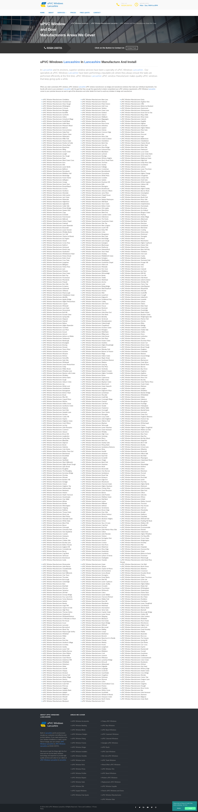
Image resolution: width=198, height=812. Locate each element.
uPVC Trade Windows (109, 760)
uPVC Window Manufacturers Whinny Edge (135, 668)
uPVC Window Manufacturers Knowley (133, 542)
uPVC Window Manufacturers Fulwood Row (96, 149)
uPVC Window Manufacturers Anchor (94, 282)
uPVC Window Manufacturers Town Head (95, 251)
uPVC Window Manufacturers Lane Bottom (135, 605)
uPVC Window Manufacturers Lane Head (56, 308)
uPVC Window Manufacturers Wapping (94, 616)
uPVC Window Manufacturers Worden (133, 675)
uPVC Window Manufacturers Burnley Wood (135, 438)
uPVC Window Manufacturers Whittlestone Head (58, 254)
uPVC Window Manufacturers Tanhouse (55, 555)
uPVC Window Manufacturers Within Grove (96, 690)
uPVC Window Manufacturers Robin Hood (56, 258)
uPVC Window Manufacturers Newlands (56, 490)
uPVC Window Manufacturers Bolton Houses (57, 545)
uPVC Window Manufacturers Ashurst (55, 334)
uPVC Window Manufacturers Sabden (94, 180)
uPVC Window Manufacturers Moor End (134, 377)
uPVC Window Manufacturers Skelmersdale (57, 488)
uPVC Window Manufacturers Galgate (55, 458)
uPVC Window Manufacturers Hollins (133, 332)
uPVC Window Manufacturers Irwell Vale (95, 397)
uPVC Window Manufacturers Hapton (55, 419)
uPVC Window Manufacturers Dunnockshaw (57, 130)
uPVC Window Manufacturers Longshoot (95, 647)
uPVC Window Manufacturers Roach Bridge (96, 623)
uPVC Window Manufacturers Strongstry (95, 575)
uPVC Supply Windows (79, 791)
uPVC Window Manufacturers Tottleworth (56, 338)
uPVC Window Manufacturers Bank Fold (95, 462)
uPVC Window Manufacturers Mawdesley (134, 510)
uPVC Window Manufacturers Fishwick (55, 271)
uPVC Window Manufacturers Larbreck (94, 154)
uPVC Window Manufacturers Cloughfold (134, 175)
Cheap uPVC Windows (109, 721)
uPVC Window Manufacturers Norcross (134, 636)
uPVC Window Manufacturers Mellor (54, 636)
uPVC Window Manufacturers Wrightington (135, 540)
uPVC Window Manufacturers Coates (133, 256)
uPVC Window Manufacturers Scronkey (55, 645)
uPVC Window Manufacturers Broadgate (56, 343)
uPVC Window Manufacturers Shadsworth (56, 614)
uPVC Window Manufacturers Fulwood (94, 102)
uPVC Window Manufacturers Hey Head (134, 666)
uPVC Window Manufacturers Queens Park (56, 210)
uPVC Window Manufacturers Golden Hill (134, 614)
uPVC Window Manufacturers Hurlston (55, 351)
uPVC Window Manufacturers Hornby (133, 321)
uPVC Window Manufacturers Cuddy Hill (56, 416)
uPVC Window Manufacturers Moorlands (56, 280)
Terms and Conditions (84, 807)
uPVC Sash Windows (108, 751)
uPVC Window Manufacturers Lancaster (55, 625)
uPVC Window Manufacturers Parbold (133, 529)
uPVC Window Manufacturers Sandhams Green (58, 406)
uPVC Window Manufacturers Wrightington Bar (136, 317)
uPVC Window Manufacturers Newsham (134, 471)
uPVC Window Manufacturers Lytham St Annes (97, 555)
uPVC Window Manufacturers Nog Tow (133, 436)
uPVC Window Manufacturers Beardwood (56, 453)
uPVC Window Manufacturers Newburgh (56, 340)
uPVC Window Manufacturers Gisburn (94, 115)
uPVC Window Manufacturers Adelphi (55, 692)
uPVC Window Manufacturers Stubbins (94, 343)
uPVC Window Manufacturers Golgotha (134, 684)
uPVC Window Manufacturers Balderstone (134, 139)
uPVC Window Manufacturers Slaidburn (134, 514)
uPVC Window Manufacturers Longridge (95, 668)
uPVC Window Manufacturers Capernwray (95, 377)
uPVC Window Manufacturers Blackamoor (134, 360)
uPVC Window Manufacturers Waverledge (134, 464)
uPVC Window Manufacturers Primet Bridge (57, 208)
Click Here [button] (185, 805)
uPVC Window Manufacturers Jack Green (56, 197)
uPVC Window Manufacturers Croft (93, 653)
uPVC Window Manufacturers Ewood (55, 332)
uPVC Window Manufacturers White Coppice (135, 182)
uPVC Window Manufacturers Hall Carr (133, 508)
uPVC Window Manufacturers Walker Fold (95, 599)
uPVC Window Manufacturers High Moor (56, 610)
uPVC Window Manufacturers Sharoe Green (57, 141)
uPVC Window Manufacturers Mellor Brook (57, 369)
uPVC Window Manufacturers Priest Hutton (96, 104)
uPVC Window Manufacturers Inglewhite (56, 204)
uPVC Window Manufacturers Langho (133, 388)
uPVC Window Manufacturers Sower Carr (134, 343)
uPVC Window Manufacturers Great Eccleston (97, 139)
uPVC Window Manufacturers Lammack (134, 412)
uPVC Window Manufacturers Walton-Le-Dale (136, 430)
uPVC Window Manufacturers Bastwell (133, 610)
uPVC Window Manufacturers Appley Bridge (57, 299)
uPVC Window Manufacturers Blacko (94, 121)
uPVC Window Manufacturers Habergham (134, 406)
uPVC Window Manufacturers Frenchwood (56, 217)
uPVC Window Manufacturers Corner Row (56, 243)
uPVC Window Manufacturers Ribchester (134, 228)
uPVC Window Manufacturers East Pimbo (134, 642)
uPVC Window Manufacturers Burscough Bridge (136, 612)
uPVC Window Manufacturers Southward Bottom (98, 360)
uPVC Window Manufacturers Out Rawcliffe (135, 536)
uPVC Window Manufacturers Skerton (55, 679)
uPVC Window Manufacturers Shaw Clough (57, 104)
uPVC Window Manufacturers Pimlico (133, 575)
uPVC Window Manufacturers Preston (94, 686)
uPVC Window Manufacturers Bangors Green (135, 212)
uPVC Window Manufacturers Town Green (95, 204)
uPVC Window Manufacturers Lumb (93, 284)
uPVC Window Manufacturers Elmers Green (135, 345)
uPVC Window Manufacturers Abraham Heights (97, 519)
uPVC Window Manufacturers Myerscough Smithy (59, 631)
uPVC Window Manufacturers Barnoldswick (96, 171)
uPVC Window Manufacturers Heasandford (96, 249)
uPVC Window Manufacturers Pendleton (134, 599)
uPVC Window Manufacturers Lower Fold (56, 649)
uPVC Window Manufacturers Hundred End (57, 102)
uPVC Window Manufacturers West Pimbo (56, 516)
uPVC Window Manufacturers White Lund (56, 386)
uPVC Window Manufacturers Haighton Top (57, 486)
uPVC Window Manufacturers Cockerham (95, 169)
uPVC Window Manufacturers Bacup (54, 551)
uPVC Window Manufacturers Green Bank (134, 699)
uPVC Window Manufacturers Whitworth (95, 590)
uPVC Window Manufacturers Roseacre (94, 477)
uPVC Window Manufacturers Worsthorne (134, 623)
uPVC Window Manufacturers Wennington (56, 506)
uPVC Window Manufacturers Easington (95, 243)
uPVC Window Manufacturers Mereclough (134, 558)
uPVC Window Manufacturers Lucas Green (135, 152)
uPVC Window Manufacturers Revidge (94, 156)
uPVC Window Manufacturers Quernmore (134, 108)
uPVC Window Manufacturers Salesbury (134, 399)
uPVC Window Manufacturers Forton (94, 521)
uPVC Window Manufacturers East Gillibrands (57, 573)
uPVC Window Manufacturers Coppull (55, 304)
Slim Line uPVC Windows (110, 756)
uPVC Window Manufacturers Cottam (133, 425)
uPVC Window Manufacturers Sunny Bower (96, 573)
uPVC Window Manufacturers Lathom (133, 167)
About (51, 12)
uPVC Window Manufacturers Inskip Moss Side (136, 162)
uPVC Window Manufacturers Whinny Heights (97, 158)
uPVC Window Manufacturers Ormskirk (94, 586)
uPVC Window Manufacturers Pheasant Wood (57, 125)
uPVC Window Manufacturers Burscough (56, 579)
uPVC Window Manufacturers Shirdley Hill (134, 282)
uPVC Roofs (106, 747)
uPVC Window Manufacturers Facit (93, 701)
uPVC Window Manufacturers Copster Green (96, 612)
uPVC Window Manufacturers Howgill (133, 686)
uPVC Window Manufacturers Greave (55, 484)
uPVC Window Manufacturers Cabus (93, 592)
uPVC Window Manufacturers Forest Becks (96, 577)
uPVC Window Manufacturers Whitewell (56, 362)
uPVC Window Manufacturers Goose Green (57, 152)
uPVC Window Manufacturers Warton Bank (135, 608)
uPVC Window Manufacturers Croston (94, 542)
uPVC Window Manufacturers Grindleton (56, 99)
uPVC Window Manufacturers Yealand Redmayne (97, 199)
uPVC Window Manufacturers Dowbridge (134, 310)
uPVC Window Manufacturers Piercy (93, 438)
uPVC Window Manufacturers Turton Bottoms (57, 599)
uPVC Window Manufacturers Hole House (95, 336)
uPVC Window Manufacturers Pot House (56, 621)
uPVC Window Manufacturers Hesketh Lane (57, 412)
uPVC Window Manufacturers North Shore (135, 566)
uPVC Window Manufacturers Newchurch (95, 384)
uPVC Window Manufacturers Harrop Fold (56, 675)
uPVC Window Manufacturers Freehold (55, 223)
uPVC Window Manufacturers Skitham (94, 506)
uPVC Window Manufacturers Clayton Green (57, 134)
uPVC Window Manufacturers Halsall (94, 197)
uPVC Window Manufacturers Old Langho (95, 208)
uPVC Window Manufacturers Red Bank (134, 221)
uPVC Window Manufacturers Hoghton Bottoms (136, 416)
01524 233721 (126, 5)
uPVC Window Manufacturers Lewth (133, 479)
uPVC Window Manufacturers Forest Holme (57, 178)
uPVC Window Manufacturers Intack (133, 462)
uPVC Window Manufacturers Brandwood (56, 558)
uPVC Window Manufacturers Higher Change (135, 173)
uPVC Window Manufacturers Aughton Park (135, 102)
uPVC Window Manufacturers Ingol (132, 136)
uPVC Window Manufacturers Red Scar (94, 440)
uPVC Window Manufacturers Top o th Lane (96, 523)
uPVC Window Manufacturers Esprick (133, 647)
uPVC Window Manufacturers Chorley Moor (96, 488)
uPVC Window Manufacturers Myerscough (56, 293)
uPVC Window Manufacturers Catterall (133, 269)
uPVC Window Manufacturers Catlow (133, 338)
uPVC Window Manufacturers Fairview (55, 414)
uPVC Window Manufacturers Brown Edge (95, 510)
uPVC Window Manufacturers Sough (54, 380)
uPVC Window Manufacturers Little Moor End (96, 312)
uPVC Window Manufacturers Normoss (94, 516)
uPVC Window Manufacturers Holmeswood (135, 110)
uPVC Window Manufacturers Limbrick (94, 655)
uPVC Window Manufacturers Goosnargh (134, 308)
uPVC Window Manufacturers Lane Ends (134, 627)
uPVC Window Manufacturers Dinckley (55, 475)
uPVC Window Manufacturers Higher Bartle (135, 484)
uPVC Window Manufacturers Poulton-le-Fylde (58, 143)
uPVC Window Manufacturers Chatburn (134, 195)
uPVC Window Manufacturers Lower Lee (134, 579)
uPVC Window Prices (78, 769)
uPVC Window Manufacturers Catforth (133, 119)
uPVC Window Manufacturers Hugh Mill (56, 605)
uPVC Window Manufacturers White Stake (56, 521)
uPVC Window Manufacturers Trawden (94, 560)
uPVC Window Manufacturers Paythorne (95, 247)
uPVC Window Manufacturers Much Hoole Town (97, 160)
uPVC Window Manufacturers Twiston (94, 536)
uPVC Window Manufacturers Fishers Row (56, 267)
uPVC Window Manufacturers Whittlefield (134, 395)
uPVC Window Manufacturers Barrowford (56, 627)
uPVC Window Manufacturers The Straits (95, 219)
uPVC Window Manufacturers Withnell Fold (135, 519)
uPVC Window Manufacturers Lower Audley (96, 584)
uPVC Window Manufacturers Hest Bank (95, 314)
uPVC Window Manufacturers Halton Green (96, 356)
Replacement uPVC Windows (111, 782)
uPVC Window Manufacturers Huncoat (133, 134)
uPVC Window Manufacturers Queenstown (135, 590)
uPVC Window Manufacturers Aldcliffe (55, 297)
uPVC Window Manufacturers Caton (93, 681)
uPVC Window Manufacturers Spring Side (56, 438)
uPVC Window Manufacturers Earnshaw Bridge (58, 473)
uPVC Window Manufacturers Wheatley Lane (57, 371)
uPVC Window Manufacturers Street (133, 551)
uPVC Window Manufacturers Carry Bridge (135, 673)
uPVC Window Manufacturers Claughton (95, 675)
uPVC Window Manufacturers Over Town (56, 575)
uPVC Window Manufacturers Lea (53, 384)
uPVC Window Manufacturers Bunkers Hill (56, 479)
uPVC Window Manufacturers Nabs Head (134, 145)
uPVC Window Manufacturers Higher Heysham (97, 486)
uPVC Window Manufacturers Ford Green (95, 621)
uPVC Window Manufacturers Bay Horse (134, 369)
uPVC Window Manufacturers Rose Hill (94, 601)
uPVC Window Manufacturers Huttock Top (135, 419)
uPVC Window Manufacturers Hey (93, 134)
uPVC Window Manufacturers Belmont (55, 128)
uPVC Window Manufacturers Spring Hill (134, 640)
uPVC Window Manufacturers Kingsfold (134, 440)
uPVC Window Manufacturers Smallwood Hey (97, 299)
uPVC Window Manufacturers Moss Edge (95, 549)
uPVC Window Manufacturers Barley (93, 275)
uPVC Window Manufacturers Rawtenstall (134, 649)
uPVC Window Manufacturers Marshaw (134, 223)
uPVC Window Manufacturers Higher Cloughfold (136, 427)
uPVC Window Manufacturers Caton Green (135, 660)
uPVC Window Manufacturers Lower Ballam (96, 595)
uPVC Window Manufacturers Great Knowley (135, 629)
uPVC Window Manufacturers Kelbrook (55, 219)
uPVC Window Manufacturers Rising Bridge (96, 286)
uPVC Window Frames (79, 743)
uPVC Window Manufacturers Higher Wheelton (136, 534)
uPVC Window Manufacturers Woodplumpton (97, 321)
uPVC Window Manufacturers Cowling (133, 230)
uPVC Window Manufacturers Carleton (133, 327)
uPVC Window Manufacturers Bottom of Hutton (97, 351)
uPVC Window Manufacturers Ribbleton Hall (57, 173)
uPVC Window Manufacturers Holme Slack (135, 592)
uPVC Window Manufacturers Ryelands (55, 408)
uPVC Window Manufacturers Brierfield (55, 586)
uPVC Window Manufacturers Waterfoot (95, 547)
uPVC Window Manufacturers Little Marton (57, 566)
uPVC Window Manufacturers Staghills (133, 121)
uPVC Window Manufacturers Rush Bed (134, 477)
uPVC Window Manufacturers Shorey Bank (56, 145)
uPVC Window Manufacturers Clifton (133, 492)
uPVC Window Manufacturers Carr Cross (134, 645)
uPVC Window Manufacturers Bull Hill (55, 312)
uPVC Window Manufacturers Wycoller (94, 395)
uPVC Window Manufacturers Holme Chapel (57, 221)
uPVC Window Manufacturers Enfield (133, 499)
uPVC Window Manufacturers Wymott (94, 679)
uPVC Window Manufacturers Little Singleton (96, 419)
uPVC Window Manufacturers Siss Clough (56, 156)
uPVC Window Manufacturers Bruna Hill (56, 434)
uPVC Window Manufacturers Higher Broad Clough (59, 464)
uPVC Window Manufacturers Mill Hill (133, 273)
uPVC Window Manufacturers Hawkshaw (95, 551)
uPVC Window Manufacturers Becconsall (95, 627)
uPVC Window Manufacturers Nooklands (134, 662)
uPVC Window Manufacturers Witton (133, 497)
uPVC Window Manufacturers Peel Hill (94, 579)
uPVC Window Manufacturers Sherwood (134, 375)
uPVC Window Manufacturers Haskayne (56, 536)
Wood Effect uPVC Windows (111, 764)
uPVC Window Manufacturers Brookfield (56, 456)
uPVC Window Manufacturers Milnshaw (95, 658)
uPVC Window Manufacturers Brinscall (94, 662)
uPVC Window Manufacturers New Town (134, 434)
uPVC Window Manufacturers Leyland (94, 128)
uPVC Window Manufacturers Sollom (94, 532)
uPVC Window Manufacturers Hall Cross (95, 106)
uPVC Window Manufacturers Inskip (54, 367)
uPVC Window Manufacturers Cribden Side (56, 540)
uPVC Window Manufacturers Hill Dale (133, 291)
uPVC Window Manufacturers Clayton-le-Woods (58, 236)
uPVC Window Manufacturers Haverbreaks (56, 497)
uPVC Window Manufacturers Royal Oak (95, 475)
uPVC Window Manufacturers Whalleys (55, 375)
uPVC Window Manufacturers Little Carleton (135, 616)
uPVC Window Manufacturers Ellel (54, 165)
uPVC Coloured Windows (110, 738)
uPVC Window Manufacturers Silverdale (55, 193)
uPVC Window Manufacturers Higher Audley (135, 188)
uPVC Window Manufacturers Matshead (95, 605)
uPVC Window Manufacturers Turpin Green (135, 384)
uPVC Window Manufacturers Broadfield (134, 525)
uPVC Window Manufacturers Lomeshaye (95, 393)
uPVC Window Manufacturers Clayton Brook (135, 143)
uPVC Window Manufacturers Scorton (55, 188)
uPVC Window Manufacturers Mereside (94, 267)
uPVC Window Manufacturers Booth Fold (134, 197)
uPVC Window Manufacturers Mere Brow (95, 210)
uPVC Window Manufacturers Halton (133, 304)
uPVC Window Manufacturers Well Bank (95, 201)
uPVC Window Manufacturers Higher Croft (135, 625)
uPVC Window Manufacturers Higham (133, 123)
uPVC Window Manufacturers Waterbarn (56, 664)
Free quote (85, 12)
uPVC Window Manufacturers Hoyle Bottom (57, 681)
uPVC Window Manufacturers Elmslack (55, 673)
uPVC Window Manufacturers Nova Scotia (135, 688)
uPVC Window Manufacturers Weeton (94, 362)
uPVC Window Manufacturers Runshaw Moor (136, 340)
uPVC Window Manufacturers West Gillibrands (58, 462)
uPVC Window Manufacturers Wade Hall (134, 586)
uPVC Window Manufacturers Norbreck (95, 308)
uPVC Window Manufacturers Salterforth (134, 297)
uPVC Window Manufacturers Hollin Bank (56, 123)
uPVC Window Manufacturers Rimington (95, 186)
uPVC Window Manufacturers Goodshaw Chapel (97, 262)
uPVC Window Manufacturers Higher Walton (135, 128)
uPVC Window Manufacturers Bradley (133, 445)
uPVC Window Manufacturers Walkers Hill (134, 523)
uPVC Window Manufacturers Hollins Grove (57, 403)
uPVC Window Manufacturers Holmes (94, 130)
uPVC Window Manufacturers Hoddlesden (56, 388)
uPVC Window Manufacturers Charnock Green (97, 484)
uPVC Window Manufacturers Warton (55, 401)
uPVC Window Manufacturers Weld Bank (95, 332)
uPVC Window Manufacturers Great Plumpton (97, 490)
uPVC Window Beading (79, 725)
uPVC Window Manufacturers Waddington (95, 260)
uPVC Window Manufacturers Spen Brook (56, 466)
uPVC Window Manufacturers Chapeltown (95, 325)
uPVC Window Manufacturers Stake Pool (56, 132)
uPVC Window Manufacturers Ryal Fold (94, 456)
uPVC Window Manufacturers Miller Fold (56, 139)
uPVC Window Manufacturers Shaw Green (56, 273)
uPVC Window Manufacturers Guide (54, 560)
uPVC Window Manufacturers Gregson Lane (135, 679)
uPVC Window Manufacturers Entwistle (55, 215)
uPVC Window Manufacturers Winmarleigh (96, 273)
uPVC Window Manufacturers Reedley (133, 258)
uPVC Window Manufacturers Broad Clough (135, 347)
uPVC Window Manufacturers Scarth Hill (95, 228)
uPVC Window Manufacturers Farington (95, 258)
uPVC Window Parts (78, 764)
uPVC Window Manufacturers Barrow (133, 367)
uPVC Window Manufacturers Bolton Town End (58, 451)
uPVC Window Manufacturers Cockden (94, 178)
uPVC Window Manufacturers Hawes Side (134, 245)
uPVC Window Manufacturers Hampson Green (97, 697)
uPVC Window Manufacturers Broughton (134, 401)
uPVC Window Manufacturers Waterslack (56, 136)
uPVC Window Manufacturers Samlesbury (95, 473)
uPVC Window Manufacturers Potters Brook (57, 256)
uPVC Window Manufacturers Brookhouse (95, 188)
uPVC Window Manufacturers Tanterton (55, 590)
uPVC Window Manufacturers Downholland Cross (98, 684)
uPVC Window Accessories (80, 721)
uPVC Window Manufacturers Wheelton (134, 390)
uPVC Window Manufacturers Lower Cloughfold (136, 603)
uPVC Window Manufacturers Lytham (133, 301)
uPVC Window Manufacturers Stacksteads (134, 206)
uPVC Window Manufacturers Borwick (94, 636)
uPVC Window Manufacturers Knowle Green (57, 314)
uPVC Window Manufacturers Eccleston (55, 286)
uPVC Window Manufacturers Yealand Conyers (97, 371)
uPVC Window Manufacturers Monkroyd (134, 234)
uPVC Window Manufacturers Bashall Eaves (135, 410)
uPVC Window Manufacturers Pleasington (134, 458)
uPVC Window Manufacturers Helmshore (95, 217)
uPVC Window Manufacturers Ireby (132, 264)
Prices (73, 12)
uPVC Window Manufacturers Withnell (94, 625)
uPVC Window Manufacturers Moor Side (134, 199)
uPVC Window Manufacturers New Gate (95, 236)
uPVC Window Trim (108, 769)
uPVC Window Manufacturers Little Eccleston (135, 280)
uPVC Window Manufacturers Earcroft (94, 527)
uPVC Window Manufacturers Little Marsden (96, 534)
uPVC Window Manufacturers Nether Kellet (135, 408)
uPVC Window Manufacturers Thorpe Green (57, 512)
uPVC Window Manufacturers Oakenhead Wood (136, 460)
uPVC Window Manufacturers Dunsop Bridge (57, 595)
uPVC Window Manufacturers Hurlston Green (96, 327)
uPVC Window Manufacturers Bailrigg (133, 325)
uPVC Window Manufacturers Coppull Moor (57, 399)
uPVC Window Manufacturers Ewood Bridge (135, 356)
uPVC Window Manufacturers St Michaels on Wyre (59, 618)
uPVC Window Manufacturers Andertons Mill (57, 660)
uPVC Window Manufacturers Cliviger (94, 460)
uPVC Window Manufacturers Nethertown (134, 201)
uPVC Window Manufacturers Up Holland (134, 210)
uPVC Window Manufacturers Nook (93, 466)
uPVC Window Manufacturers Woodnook (95, 482)
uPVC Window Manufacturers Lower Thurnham (136, 169)
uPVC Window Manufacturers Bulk (93, 184)
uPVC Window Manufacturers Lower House (96, 614)
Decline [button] (179, 808)
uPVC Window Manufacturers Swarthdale (95, 673)
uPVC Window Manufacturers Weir (93, 293)
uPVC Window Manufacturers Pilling (54, 149)
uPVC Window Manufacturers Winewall (55, 306)
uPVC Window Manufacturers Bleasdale (55, 440)
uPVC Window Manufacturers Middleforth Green (97, 256)
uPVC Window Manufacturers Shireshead (134, 421)
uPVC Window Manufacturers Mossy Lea (56, 514)
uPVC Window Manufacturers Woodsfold (134, 288)
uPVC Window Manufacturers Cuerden (55, 534)
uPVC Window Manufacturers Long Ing (94, 364)
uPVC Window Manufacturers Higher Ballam (135, 584)
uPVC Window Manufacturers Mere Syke (134, 130)
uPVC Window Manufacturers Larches (55, 425)
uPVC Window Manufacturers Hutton (94, 540)
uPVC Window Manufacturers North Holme (96, 699)
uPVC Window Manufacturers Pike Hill (55, 397)
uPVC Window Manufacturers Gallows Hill (134, 184)
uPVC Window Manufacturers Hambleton (95, 141)
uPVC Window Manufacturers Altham (55, 501)
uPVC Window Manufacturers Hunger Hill (134, 262)
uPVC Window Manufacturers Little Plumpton (57, 427)
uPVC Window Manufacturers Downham (134, 555)
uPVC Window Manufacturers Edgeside (94, 666)
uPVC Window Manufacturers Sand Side (56, 410)
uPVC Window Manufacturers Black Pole (56, 523)
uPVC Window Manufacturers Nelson (55, 323)
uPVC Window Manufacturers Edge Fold (134, 160)
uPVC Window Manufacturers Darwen (55, 347)
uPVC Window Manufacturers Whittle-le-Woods (97, 694)
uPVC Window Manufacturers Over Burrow (96, 471)
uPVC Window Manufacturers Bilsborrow (56, 694)
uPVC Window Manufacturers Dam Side (95, 512)
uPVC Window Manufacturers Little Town (95, 304)
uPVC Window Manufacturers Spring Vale (56, 317)
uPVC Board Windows (109, 730)
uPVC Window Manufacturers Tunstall (133, 651)
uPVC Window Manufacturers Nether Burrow (57, 651)
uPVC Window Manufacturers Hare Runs (95, 545)
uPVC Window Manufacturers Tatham (94, 566)
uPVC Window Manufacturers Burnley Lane (57, 542)
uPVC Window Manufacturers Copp (54, 212)
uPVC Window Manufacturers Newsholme (134, 241)
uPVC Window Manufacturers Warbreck (134, 486)
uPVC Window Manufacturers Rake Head (134, 306)
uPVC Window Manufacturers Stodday (94, 254)
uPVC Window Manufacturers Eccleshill (94, 458)
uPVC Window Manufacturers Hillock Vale (134, 453)
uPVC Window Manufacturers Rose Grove (95, 123)
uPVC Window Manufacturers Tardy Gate (95, 610)
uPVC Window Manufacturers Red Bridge (95, 238)
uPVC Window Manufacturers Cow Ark (94, 145)
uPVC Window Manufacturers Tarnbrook (95, 319)
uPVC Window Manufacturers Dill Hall (55, 592)
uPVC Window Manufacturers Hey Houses (134, 506)
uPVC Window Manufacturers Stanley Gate (96, 443)
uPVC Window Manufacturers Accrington (56, 238)
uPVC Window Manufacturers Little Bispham (135, 286)
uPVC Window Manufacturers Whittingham (135, 588)
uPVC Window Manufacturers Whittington (56, 106)
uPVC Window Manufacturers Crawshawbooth (136, 658)
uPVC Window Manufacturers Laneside (133, 299)
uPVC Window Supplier (109, 786)
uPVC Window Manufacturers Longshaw (56, 262)
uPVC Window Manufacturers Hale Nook (134, 277)
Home (42, 12)
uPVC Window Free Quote (80, 795)
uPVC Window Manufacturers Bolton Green (96, 206)
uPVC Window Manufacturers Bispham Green (96, 382)
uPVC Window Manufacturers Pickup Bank (95, 445)
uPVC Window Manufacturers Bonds (54, 445)
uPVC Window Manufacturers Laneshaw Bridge (97, 660)
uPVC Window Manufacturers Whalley (94, 432)
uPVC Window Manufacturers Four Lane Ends (57, 597)
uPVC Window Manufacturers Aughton (133, 373)
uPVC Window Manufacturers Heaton (55, 492)
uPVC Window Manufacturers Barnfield (133, 456)
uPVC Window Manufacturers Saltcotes (134, 495)
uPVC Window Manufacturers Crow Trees (56, 260)
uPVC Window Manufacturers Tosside (94, 406)
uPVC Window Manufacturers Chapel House (96, 195)
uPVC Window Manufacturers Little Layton (56, 195)
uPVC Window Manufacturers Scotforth (95, 671)
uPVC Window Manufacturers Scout (54, 623)
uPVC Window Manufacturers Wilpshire (134, 449)
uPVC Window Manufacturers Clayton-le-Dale (57, 608)
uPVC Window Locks (78, 760)
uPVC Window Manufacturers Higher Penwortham (59, 301)
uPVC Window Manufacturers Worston (55, 588)
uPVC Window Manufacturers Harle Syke (134, 180)
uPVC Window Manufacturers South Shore (135, 432)
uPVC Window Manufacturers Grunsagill (95, 410)
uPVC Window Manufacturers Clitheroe (55, 291)
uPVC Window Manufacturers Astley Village (135, 217)
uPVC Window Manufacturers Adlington (55, 180)
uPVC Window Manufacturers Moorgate (95, 414)
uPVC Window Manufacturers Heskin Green (135, 671)
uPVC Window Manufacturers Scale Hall (56, 684)
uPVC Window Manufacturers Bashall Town (135, 364)
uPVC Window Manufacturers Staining (55, 571)
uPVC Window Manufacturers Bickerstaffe (56, 655)
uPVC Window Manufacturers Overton (94, 401)
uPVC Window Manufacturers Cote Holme (56, 449)
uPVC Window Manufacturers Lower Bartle (56, 167)
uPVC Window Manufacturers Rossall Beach (57, 186)
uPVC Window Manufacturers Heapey (55, 671)
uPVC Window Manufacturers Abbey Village (57, 677)
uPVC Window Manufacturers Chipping (55, 508)
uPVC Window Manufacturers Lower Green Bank (136, 154)
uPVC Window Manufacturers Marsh (133, 238)
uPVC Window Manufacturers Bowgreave (95, 234)
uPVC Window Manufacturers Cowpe (94, 631)
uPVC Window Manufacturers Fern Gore (95, 269)
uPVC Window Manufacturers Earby (132, 99)
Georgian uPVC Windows (110, 743)
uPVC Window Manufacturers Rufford (133, 466)
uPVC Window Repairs (79, 777)
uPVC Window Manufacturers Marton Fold (135, 319)
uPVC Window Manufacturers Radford (55, 245)
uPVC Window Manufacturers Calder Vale (56, 206)
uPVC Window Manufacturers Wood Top (56, 629)
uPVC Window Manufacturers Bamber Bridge (135, 393)
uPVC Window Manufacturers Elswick (94, 347)
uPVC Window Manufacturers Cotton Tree (134, 677)
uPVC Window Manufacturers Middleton (95, 271)
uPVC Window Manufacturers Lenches (133, 358)
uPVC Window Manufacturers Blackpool (56, 701)
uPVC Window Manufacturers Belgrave (133, 697)
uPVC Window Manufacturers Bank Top (55, 275)
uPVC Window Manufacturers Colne (93, 232)
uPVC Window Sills (78, 786)
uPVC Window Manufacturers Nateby (133, 186)
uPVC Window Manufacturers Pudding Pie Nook (136, 521)
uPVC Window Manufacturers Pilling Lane (95, 334)
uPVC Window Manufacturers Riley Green (95, 380)
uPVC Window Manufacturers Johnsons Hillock (97, 191)
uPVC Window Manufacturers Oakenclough (96, 323)
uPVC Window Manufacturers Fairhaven (95, 677)
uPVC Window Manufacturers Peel (132, 545)
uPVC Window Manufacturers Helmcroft (95, 264)
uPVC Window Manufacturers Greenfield (134, 351)
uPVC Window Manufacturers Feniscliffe (56, 358)
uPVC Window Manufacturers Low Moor (56, 330)
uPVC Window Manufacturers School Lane (134, 447)
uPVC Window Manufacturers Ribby (132, 323)
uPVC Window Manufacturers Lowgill (55, 154)
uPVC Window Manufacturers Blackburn (95, 618)
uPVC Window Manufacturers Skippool (55, 319)
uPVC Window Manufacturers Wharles (55, 477)
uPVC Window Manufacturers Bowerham (56, 147)
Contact (97, 12)
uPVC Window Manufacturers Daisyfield (134, 516)
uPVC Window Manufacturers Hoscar (94, 306)
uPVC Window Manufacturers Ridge (93, 354)
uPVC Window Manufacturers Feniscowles (134, 232)
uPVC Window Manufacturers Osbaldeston (135, 141)
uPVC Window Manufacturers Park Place (95, 338)
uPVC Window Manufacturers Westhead (95, 280)
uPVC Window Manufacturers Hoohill (94, 451)
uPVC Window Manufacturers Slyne (132, 132)
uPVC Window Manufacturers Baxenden (134, 634)
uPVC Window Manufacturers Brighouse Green (136, 158)
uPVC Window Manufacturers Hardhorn (56, 191)
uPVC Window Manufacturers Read (54, 158)
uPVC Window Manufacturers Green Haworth (96, 386)
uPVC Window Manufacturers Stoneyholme (135, 595)
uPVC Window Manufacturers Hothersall (56, 288)
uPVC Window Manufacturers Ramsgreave (56, 390)
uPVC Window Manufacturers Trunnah (133, 473)
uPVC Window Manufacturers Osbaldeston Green (59, 295)
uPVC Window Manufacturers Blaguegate (95, 119)
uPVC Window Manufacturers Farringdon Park (97, 538)
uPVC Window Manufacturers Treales (94, 277)
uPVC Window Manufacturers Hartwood (56, 247)
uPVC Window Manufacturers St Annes (55, 108)
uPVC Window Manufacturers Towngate (134, 236)
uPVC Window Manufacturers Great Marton (57, 658)
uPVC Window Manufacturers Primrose (55, 686)
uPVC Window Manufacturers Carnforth (56, 115)
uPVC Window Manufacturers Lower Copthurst (97, 582)
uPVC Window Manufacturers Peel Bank (95, 499)
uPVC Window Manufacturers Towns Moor (56, 349)
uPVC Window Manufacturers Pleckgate (55, 110)
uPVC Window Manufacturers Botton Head (57, 393)
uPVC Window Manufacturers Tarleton (94, 108)
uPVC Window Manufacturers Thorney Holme (57, 612)
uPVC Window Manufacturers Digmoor (55, 443)
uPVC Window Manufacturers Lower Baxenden (58, 225)
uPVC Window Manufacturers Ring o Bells (134, 115)
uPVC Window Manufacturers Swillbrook (134, 655)
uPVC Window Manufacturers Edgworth (95, 297)
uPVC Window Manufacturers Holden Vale (134, 330)
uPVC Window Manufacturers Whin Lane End (136, 156)
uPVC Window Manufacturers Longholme (56, 436)
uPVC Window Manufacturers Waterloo (134, 568)
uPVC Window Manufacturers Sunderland (134, 165)
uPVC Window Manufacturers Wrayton (55, 354)
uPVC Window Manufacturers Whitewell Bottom (58, 616)
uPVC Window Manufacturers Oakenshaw (134, 532)
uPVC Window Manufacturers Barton (94, 492)
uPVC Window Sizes (108, 799)
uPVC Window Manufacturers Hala (54, 638)
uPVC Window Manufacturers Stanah (55, 241)
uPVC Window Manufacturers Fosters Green (96, 340)
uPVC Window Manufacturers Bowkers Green (135, 314)
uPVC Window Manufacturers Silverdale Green (58, 519)
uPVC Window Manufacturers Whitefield (56, 662)
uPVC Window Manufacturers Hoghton (133, 371)
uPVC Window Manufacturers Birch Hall (134, 443)
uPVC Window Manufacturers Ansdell (133, 512)
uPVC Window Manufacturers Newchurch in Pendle (98, 638)
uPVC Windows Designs (79, 734)
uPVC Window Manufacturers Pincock (133, 171)
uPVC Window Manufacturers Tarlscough (95, 425)
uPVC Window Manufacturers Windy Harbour (97, 514)
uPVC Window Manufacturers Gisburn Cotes (57, 382)
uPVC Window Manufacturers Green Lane (95, 110)
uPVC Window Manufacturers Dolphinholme (135, 204)
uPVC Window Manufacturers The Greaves (135, 638)
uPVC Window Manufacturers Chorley (94, 640)
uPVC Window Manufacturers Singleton (134, 349)
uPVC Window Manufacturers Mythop (133, 215)
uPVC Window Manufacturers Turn (132, 267)
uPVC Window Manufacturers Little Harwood (135, 692)
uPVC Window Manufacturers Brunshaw (134, 208)
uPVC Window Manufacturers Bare (54, 584)
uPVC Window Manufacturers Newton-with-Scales (59, 373)
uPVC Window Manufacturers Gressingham (135, 193)
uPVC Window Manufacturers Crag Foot (95, 525)
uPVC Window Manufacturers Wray (93, 449)
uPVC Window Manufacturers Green (93, 564)
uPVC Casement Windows (110, 734)
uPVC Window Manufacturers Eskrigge (55, 482)
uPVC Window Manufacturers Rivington (95, 330)
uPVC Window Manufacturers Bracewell (55, 228)
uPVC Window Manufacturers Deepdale (134, 547)
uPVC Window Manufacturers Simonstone (56, 310)
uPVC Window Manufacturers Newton (133, 354)
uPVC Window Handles (79, 756)
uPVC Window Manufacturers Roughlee (55, 469)
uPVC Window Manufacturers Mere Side (134, 147)
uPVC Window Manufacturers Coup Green (95, 416)
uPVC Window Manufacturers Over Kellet (56, 499)
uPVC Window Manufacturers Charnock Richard (97, 597)
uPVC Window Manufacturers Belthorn (55, 169)
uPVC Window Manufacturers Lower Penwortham (59, 364)
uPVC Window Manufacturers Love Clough (95, 241)
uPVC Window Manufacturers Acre (54, 162)
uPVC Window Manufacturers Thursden (55, 577)
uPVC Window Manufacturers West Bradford (96, 288)
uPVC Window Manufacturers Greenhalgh (56, 582)
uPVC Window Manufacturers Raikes (133, 397)
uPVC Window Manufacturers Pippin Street (96, 358)
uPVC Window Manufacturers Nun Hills (55, 284)
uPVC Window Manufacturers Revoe (93, 375)
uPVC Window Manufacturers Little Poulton (96, 495)
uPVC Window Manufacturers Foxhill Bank (56, 121)
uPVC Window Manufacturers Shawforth (134, 125)
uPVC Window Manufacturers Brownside (95, 469)
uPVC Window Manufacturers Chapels (55, 699)
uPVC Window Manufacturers (111, 795)
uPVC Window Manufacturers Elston (133, 469)
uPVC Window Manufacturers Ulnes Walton (57, 653)
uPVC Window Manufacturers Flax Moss (95, 367)
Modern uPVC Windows (109, 777)
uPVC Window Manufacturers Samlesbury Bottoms (98, 447)
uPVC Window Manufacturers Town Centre (96, 412)
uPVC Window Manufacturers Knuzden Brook (136, 573)
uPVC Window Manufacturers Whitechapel (135, 423)
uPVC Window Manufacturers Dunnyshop (95, 173)
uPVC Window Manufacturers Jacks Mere (95, 193)
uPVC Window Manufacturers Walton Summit (136, 501)
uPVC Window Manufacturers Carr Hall (55, 234)
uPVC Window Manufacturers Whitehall (55, 634)
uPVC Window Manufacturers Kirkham (133, 664)
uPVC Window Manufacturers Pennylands (56, 171)
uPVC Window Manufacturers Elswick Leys (56, 249)
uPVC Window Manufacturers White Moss (95, 175)
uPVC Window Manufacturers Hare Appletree (57, 532)
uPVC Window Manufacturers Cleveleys (94, 688)
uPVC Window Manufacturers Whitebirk (134, 618)
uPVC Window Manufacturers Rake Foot (134, 490)
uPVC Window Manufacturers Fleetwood (134, 149)
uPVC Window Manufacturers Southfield (95, 692)
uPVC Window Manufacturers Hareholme (56, 251)
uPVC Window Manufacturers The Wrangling (57, 471)
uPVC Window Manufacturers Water (54, 666)
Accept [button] (190, 808)
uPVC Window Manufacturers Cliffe (132, 104)
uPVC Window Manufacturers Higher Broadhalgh (97, 345)
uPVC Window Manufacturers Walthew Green (96, 497)
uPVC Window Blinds (78, 730)
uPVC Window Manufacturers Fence (132, 334)
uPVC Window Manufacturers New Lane (95, 99)
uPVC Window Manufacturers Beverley (94, 317)
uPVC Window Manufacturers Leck (54, 269)
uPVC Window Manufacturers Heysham (95, 464)
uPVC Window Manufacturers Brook (54, 395)
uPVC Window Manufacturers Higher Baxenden (58, 325)
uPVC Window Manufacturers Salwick (55, 601)
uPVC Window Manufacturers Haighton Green (57, 421)
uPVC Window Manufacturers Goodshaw (134, 653)
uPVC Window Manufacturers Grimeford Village (58, 119)
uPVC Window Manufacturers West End (95, 212)
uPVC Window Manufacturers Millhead (94, 503)
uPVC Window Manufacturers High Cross (95, 434)
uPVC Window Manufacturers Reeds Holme (135, 312)
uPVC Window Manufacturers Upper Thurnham (136, 577)
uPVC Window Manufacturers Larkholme (134, 336)
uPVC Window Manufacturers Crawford (55, 430)
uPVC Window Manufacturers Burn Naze (134, 597)
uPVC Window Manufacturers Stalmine (55, 447)
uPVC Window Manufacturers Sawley (55, 647)
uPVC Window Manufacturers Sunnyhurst (134, 582)
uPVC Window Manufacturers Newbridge (56, 175)
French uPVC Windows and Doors (113, 791)
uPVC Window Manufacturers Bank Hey (95, 143)
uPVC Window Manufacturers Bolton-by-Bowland (137, 106)
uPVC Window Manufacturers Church (94, 310)
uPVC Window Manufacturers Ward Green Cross (58, 160)
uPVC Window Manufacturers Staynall (55, 321)
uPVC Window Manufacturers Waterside (56, 199)
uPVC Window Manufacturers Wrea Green (134, 117)
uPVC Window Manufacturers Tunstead (55, 327)
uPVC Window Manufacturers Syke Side (55, 360)
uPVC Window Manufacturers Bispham (94, 423)
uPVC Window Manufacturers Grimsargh (56, 527)
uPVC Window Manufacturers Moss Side (95, 136)
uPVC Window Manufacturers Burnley (133, 380)
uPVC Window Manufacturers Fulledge (94, 167)
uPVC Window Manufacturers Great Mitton (57, 423)
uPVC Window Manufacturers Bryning (55, 345)
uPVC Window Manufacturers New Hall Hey (135, 249)
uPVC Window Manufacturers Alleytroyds (134, 219)
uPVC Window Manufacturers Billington (55, 264)
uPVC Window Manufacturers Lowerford (95, 295)
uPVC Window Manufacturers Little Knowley (135, 488)
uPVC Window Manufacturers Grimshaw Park (57, 529)
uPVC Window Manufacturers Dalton (55, 117)
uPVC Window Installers (79, 751)
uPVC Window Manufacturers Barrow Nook (135, 191)
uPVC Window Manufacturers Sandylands (134, 225)
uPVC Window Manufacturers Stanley (94, 165)
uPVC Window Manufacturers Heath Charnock (58, 495)
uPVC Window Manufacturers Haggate (55, 688)
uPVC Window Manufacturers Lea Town (134, 271)
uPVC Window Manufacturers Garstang (94, 436)
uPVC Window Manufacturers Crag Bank (56, 553)
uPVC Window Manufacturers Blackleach (95, 152)
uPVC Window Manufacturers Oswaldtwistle (57, 568)
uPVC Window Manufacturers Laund (133, 681)
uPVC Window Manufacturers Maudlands (95, 603)
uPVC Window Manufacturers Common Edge (96, 132)
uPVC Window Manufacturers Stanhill (55, 668)
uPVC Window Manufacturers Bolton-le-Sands (136, 553)
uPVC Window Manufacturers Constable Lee (57, 549)
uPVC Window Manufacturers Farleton (94, 112)
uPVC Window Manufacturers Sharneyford (95, 608)
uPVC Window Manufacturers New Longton (96, 225)
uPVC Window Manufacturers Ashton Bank (57, 377)
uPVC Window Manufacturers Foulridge (134, 403)
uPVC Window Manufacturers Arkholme (95, 125)
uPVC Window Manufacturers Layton (94, 501)
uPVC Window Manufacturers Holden (94, 649)
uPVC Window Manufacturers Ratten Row (134, 247)
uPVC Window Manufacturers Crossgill (133, 295)
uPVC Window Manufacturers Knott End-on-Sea (136, 112)
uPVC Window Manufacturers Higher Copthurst (136, 243)
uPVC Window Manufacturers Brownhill (134, 451)
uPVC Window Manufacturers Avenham (134, 694)
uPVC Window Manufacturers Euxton (133, 475)
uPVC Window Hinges (79, 747)
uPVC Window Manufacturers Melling (94, 629)
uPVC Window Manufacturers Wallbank (94, 117)
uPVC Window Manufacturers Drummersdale (135, 527)
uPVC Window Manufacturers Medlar (133, 631)
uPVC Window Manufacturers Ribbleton (95, 651)
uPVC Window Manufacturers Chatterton (95, 408)
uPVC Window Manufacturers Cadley (94, 301)
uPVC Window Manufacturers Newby (55, 603)
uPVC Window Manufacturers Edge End (95, 479)
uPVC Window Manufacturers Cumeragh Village (97, 399)
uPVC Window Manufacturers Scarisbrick (95, 553)
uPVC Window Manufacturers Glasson (55, 432)
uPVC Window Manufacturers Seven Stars (56, 184)
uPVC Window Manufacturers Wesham (133, 386)
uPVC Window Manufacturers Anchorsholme (96, 571)
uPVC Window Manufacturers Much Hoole (135, 621)
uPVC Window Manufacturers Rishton (55, 356)
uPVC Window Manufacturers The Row (94, 162)
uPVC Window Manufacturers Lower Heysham (97, 427)
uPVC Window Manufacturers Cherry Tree (134, 284)
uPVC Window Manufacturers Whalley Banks (57, 232)
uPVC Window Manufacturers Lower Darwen (57, 230)
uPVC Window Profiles (79, 773)
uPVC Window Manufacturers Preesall (55, 282)
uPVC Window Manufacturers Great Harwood (96, 430)
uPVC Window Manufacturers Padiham (55, 510)
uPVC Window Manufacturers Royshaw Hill (96, 182)
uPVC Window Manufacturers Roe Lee (55, 538)
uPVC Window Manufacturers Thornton (134, 503)
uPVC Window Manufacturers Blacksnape (95, 245)
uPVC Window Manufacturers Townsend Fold (135, 260)
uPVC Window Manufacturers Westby (94, 642)
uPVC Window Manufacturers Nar (132, 690)
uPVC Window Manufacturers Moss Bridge (95, 147)
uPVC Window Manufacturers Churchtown (96, 588)
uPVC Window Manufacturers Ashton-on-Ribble (58, 336)
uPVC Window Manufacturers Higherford (56, 201)
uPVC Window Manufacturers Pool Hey (55, 640)
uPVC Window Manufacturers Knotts (94, 645)
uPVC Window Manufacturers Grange (55, 182)
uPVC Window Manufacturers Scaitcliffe (134, 293)
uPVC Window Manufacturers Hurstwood (56, 277)
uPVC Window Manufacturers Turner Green (135, 538)
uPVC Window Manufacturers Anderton (95, 453)
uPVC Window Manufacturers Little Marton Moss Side (99, 529)
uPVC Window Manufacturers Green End (134, 414)
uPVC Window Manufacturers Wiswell (55, 697)
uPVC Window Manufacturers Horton (94, 291)
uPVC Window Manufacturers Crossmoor (134, 571)
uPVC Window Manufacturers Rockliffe (55, 112)
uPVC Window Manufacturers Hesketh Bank (57, 690)
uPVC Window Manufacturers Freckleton (134, 601)
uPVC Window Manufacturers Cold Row (95, 403)
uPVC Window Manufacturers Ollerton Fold (96, 421)
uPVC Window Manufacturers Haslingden (95, 558)
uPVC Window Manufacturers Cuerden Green (96, 215)
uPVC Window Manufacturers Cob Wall (134, 564)
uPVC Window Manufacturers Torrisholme (95, 508)
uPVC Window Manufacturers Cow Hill (133, 275)
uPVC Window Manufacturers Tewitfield (55, 460)
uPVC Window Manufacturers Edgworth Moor (97, 390)
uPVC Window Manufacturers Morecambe (56, 564)
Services (61, 12)
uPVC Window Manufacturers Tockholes (95, 369)
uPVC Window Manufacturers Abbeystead (95, 664)
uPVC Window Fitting (79, 738)
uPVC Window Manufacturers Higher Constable (97, 373)
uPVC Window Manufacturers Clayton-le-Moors (97, 568)
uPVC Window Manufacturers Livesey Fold (134, 178)
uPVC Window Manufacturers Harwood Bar (135, 549)
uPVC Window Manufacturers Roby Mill (95, 230)
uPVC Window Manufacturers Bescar (55, 525)
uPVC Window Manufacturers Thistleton (134, 251)
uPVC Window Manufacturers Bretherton (95, 634)
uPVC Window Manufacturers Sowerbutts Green (97, 221)
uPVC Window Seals (78, 782)
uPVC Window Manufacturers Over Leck (134, 254)
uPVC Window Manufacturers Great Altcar (134, 362)
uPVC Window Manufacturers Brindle (55, 503)
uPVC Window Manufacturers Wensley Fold (96, 349)
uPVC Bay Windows (108, 725)
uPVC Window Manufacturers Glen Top (94, 223)
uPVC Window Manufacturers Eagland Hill (56, 547)
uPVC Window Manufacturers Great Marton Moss (137, 382)
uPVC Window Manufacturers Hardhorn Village (58, 642)
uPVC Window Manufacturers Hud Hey (134, 482)
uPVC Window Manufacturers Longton (94, 388)
